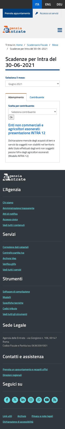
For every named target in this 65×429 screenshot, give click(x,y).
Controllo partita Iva (13, 252)
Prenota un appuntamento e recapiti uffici (25, 369)
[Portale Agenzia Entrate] (14, 30)
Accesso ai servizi (49, 13)
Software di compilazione (16, 291)
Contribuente (37, 97)
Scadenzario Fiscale (37, 45)
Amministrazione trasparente (18, 208)
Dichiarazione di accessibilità (18, 422)
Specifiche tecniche (13, 303)
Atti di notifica (10, 214)
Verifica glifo (9, 264)
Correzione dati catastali (16, 247)
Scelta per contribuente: (21, 106)
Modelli (7, 297)
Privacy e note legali (42, 416)
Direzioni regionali (12, 375)
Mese (55, 45)
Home (19, 45)
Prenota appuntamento (17, 13)
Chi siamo (8, 202)
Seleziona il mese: (15, 77)
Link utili (7, 416)
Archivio (22, 416)
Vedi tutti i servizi (12, 269)
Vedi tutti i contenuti (14, 225)
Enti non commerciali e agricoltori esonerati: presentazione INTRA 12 (26, 129)
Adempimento (16, 97)
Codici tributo (10, 308)
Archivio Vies (9, 258)
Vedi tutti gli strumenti (15, 314)
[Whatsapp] (39, 400)
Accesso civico (10, 219)
